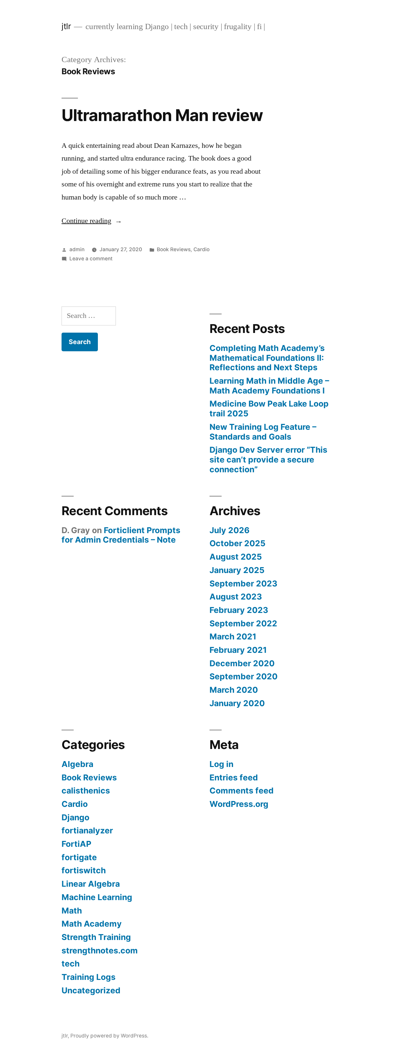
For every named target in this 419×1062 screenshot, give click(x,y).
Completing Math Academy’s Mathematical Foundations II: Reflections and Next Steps (267, 357)
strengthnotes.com (100, 950)
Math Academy (92, 924)
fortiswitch (84, 870)
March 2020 (234, 690)
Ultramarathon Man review (162, 115)
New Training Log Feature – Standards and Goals (263, 432)
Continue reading (92, 220)
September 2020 (244, 676)
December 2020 (242, 663)
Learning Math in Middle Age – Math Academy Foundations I (269, 385)
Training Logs (89, 977)
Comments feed (242, 790)
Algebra (77, 764)
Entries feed (234, 777)
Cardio (201, 249)
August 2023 (236, 596)
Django (75, 817)
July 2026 (229, 530)
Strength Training (96, 937)
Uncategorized (91, 990)
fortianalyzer (87, 830)
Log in (221, 764)
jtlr (66, 26)
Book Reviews (174, 249)
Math (72, 910)
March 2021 (233, 636)
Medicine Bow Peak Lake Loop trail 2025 (269, 408)
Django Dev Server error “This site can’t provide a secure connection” (268, 459)
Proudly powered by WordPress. (109, 1036)
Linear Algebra (91, 884)
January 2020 (237, 703)
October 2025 (237, 543)
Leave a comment (91, 258)
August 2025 (236, 557)
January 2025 (237, 570)
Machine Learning (97, 897)
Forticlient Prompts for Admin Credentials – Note (121, 535)
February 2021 (238, 650)
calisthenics (86, 790)
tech (71, 963)
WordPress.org (239, 804)
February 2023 (239, 610)
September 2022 (243, 623)
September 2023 (243, 583)
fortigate (79, 857)
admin (76, 249)
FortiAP (76, 844)
